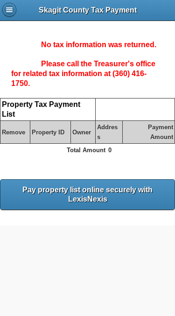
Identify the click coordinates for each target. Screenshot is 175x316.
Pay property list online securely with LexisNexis (87, 195)
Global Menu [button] (9, 10)
